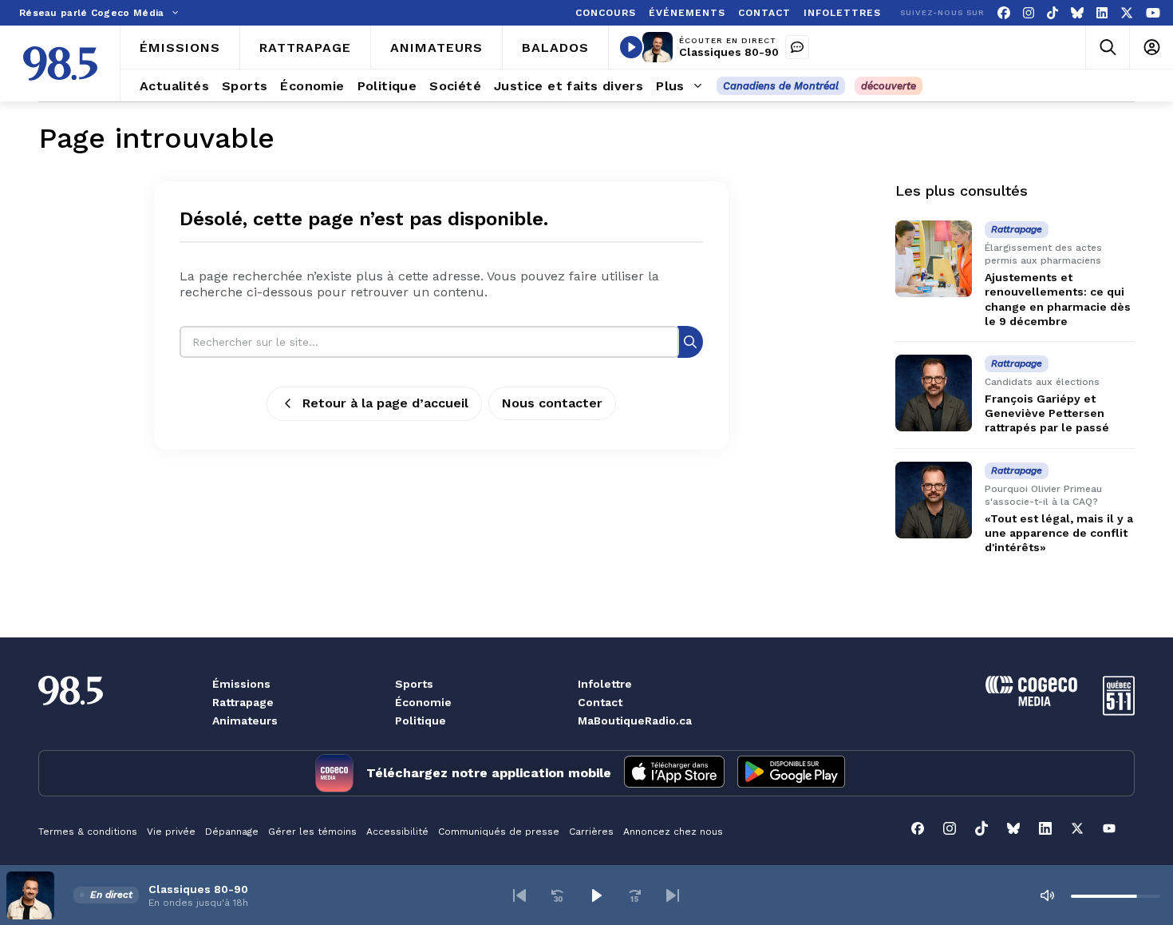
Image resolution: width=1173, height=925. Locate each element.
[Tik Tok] (1052, 13)
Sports (414, 683)
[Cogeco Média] (1031, 701)
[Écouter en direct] (631, 47)
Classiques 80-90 (729, 52)
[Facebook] (1003, 13)
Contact (600, 702)
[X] (1126, 13)
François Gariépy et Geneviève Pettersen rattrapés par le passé (1047, 413)
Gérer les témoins (312, 831)
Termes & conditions (87, 831)
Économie (423, 702)
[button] (519, 895)
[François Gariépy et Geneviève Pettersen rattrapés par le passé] (933, 393)
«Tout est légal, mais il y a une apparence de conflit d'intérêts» (1059, 533)
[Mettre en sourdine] (1047, 895)
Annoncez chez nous (673, 831)
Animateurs (245, 720)
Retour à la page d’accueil (385, 403)
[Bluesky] (1077, 13)
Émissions (241, 683)
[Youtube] (1153, 13)
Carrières (591, 831)
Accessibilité (397, 831)
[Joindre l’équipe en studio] (797, 47)
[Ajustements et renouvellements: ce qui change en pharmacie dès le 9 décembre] (933, 258)
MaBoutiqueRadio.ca (635, 720)
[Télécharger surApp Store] (674, 773)
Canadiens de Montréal (781, 86)
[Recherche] (690, 341)
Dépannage (232, 831)
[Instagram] (1028, 13)
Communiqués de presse (498, 831)
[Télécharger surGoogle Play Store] (791, 773)
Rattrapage (243, 702)
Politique (420, 720)
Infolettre (605, 683)
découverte (888, 86)
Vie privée (171, 831)
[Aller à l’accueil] (60, 63)
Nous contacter (552, 403)
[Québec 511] (1119, 711)
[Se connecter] (1151, 47)
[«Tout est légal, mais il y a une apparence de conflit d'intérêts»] (933, 500)
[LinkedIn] (1102, 13)
